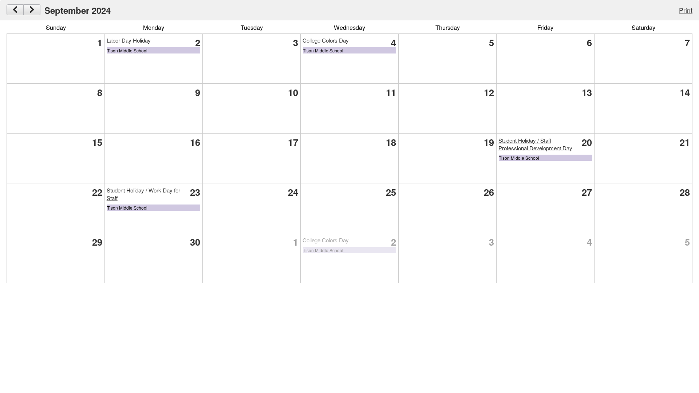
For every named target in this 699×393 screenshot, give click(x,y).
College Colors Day (326, 40)
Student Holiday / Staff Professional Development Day (535, 144)
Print (685, 10)
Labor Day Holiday (129, 40)
